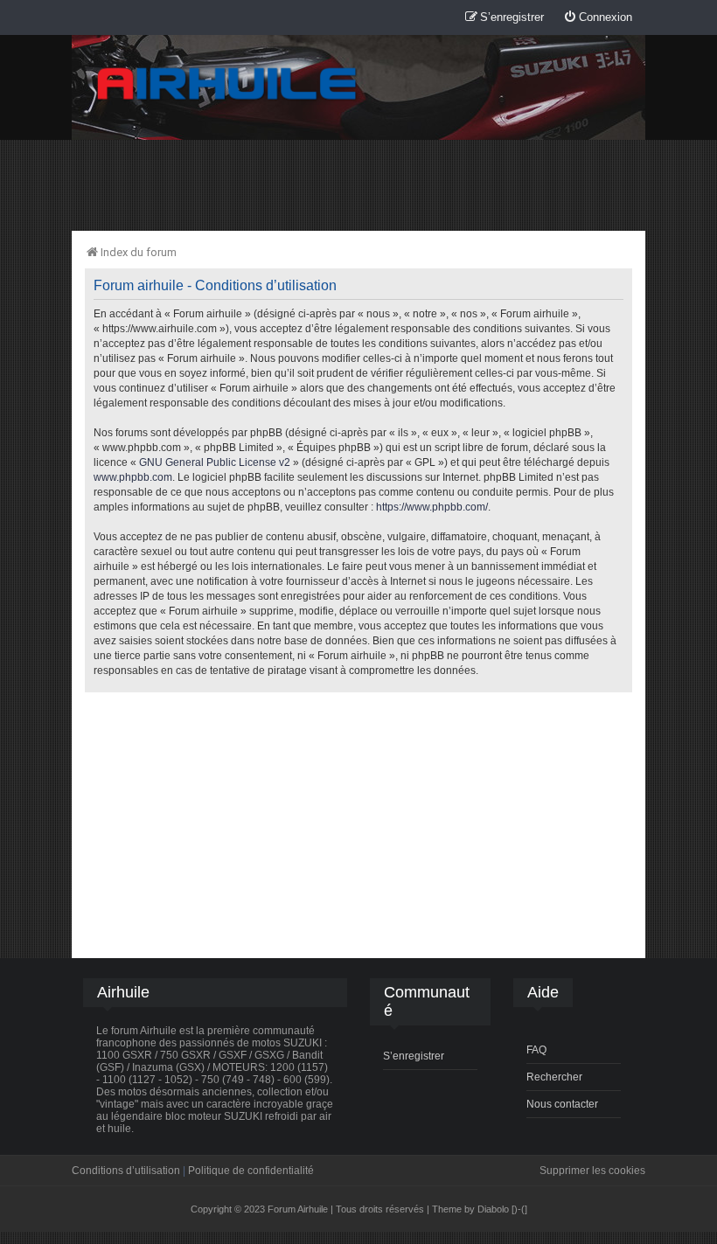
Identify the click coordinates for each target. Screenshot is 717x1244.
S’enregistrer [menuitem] (413, 1056)
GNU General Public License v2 (214, 462)
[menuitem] (597, 18)
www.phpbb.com (133, 477)
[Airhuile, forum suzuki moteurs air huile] (227, 84)
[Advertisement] (358, 184)
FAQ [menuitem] (536, 1050)
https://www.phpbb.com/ (432, 507)
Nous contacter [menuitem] (562, 1104)
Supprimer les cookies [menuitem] (592, 1170)
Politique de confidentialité (251, 1170)
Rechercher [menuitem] (554, 1077)
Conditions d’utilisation (126, 1170)
